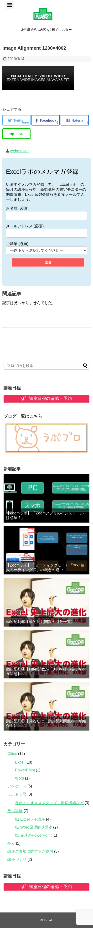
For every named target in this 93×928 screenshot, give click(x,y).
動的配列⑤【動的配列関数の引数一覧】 (40, 622)
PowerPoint (25, 770)
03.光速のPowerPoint (33, 835)
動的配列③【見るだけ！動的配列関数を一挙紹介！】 (46, 723)
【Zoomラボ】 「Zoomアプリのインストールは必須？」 (45, 515)
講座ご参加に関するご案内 (30, 851)
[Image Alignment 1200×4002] (75, 120)
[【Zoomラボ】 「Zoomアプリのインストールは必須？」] (46, 498)
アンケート (16, 786)
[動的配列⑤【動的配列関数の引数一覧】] (46, 602)
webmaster (19, 151)
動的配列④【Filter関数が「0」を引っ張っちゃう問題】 (45, 671)
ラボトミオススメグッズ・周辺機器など (49, 803)
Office (12, 754)
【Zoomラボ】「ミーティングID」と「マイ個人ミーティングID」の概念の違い (45, 567)
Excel (20, 762)
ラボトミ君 (16, 794)
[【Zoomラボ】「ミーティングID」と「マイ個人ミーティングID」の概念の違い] (46, 550)
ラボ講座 (15, 811)
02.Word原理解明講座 (33, 827)
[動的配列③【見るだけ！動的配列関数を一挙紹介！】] (46, 706)
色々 (11, 843)
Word (19, 778)
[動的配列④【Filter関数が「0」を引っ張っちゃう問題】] (46, 654)
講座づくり (16, 859)
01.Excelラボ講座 (30, 819)
